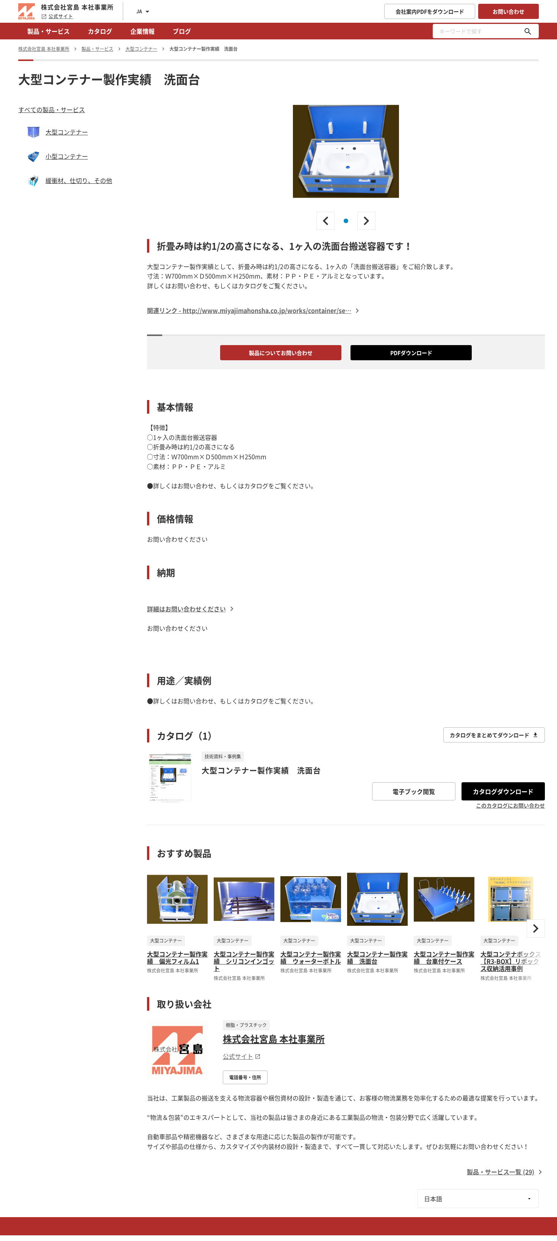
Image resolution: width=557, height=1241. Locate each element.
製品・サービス (48, 31)
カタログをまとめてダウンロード (489, 735)
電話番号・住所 (245, 1077)
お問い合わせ (508, 11)
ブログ (182, 31)
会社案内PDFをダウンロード (430, 11)
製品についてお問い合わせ (281, 352)
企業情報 (142, 31)
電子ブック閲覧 (414, 791)
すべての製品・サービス (51, 109)
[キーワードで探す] (527, 31)
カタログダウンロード (503, 791)
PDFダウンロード (411, 352)
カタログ (100, 31)
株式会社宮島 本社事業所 (274, 1039)
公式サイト (61, 16)
